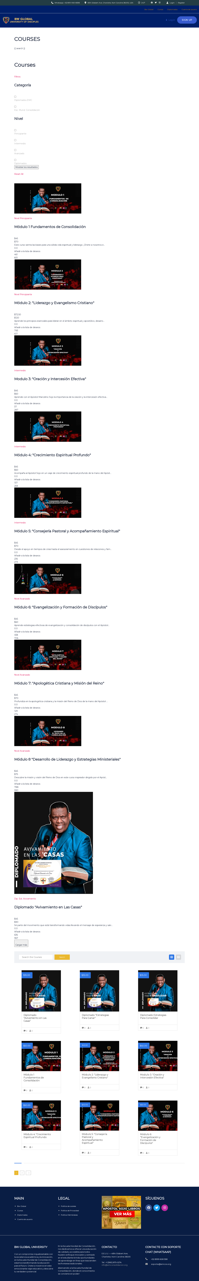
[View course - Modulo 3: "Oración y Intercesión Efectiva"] (157, 1056)
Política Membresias (69, 1215)
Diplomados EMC (23, 100)
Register (181, 3)
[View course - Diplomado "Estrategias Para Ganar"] (99, 991)
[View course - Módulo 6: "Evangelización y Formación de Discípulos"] (157, 1115)
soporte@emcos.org (161, 1264)
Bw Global (149, 9)
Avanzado (19, 153)
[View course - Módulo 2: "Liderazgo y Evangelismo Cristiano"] (99, 1056)
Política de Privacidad (70, 1210)
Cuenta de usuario (189, 9)
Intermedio (20, 143)
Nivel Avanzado (22, 598)
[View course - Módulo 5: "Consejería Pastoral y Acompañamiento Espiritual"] (99, 1115)
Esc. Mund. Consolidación (27, 110)
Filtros (17, 76)
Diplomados (172, 9)
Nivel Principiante (23, 218)
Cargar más (21, 945)
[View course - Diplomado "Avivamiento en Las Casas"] (41, 991)
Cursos (160, 9)
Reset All (18, 174)
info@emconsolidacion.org (114, 1265)
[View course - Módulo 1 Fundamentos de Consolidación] (41, 1056)
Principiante (20, 133)
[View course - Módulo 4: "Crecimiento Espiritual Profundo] (41, 1115)
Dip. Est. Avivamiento (25, 898)
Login (172, 3)
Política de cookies (68, 1206)
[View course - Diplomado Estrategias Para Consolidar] (157, 991)
